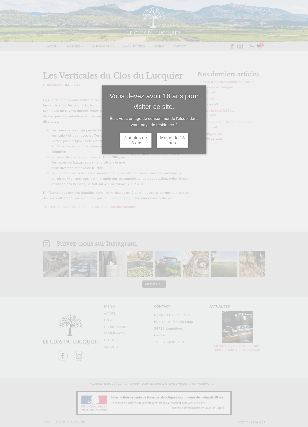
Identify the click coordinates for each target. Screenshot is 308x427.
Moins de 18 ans (172, 140)
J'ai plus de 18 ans (135, 140)
